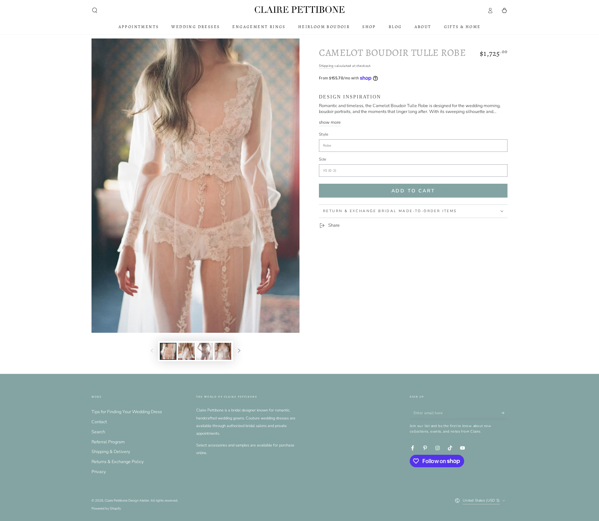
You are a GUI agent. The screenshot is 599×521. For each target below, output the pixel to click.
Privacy (99, 472)
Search (98, 432)
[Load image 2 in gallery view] (186, 351)
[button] (94, 10)
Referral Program (108, 442)
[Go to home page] (299, 10)
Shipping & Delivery (111, 452)
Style (324, 134)
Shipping (326, 65)
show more (330, 122)
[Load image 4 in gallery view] (223, 351)
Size (322, 159)
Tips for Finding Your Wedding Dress (127, 412)
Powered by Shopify (106, 508)
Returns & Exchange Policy (118, 462)
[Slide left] (152, 351)
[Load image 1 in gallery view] (168, 351)
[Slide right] (239, 351)
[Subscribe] (504, 413)
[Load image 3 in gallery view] (204, 351)
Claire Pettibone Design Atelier (127, 500)
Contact (99, 422)
